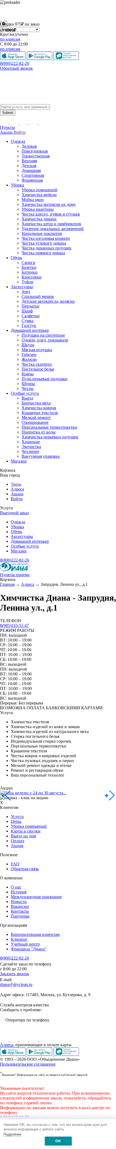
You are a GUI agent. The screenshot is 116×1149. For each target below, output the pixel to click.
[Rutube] (24, 1040)
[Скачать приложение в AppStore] (13, 1054)
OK (58, 1141)
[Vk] (5, 1040)
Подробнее (12, 1134)
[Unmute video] (58, 13)
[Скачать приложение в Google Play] (40, 1054)
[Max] (43, 1040)
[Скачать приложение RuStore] (66, 1054)
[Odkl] (14, 1040)
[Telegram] (34, 1040)
